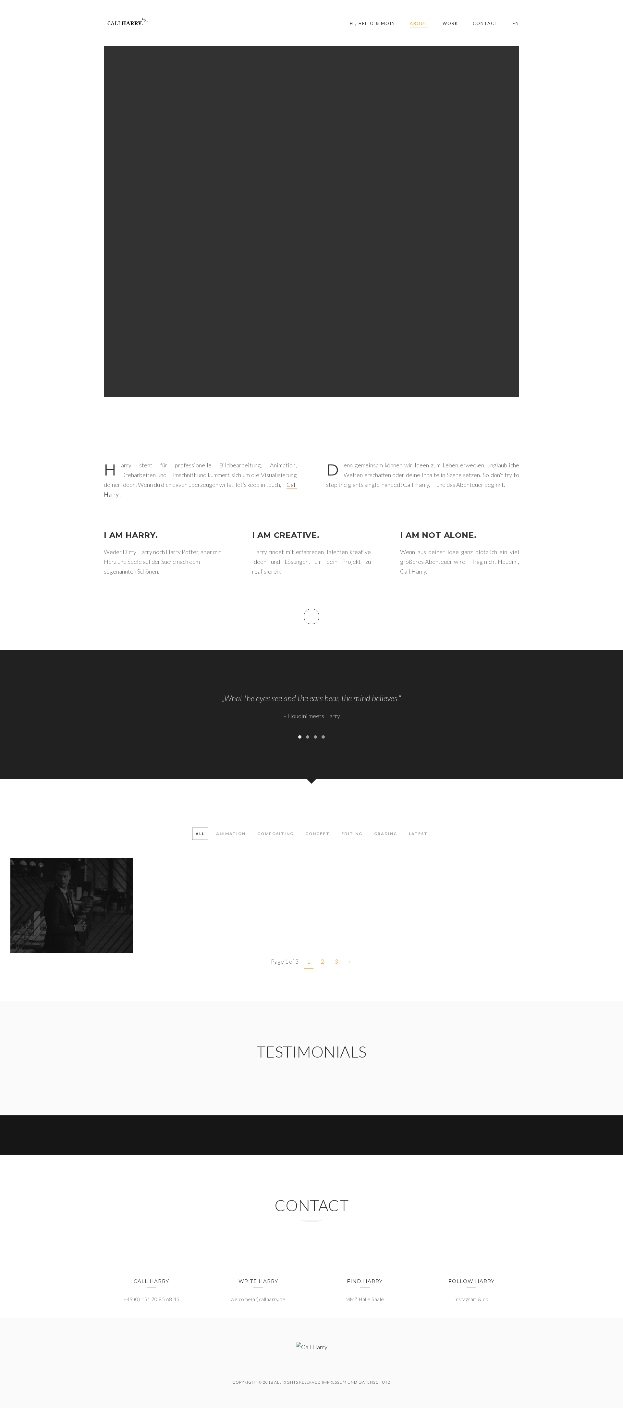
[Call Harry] (126, 23)
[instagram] (329, 1367)
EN (516, 23)
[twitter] (293, 1367)
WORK (450, 23)
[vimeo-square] (311, 1367)
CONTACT (485, 23)
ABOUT (419, 23)
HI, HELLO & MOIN (372, 23)
